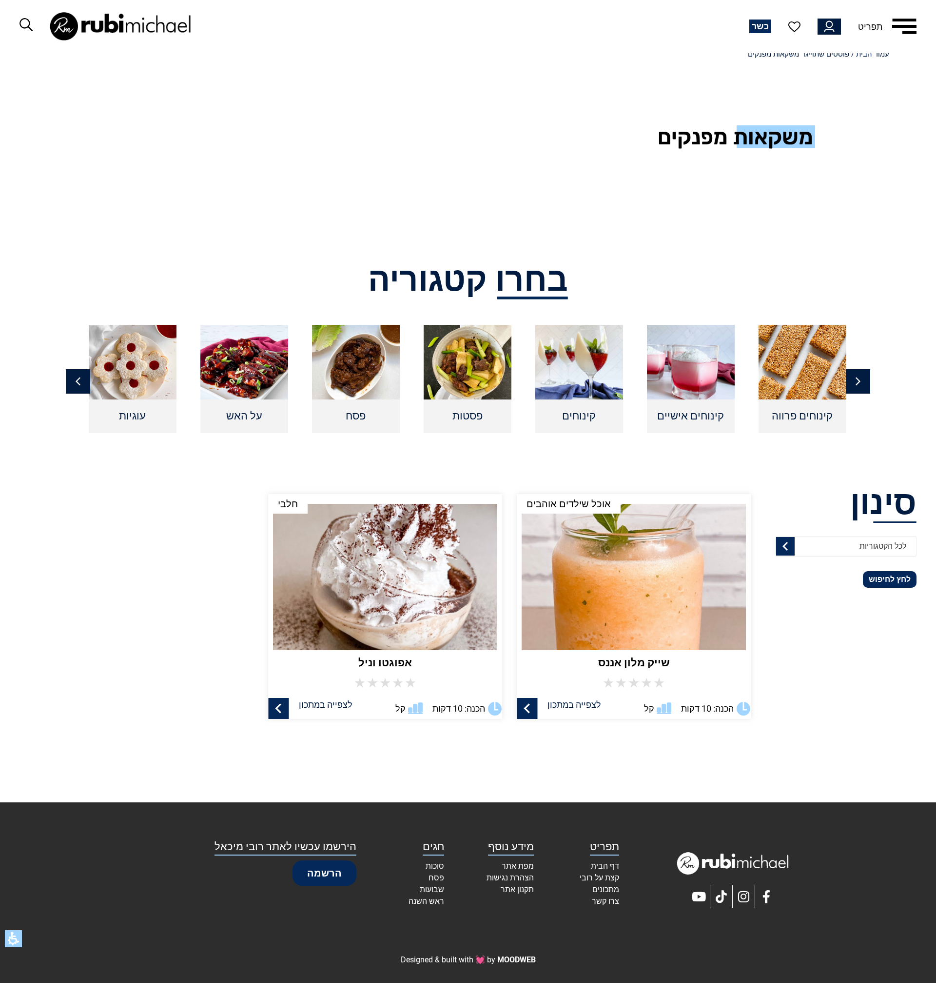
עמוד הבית (872, 54)
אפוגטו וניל (385, 663)
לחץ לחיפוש (890, 579)
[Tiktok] (721, 896)
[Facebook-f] (766, 896)
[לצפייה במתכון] (527, 708)
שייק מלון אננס (634, 663)
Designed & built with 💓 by (468, 959)
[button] (78, 381)
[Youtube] (699, 896)
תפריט (870, 26)
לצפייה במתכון (574, 704)
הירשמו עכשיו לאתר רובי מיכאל (285, 846)
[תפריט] (904, 26)
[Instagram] (744, 896)
